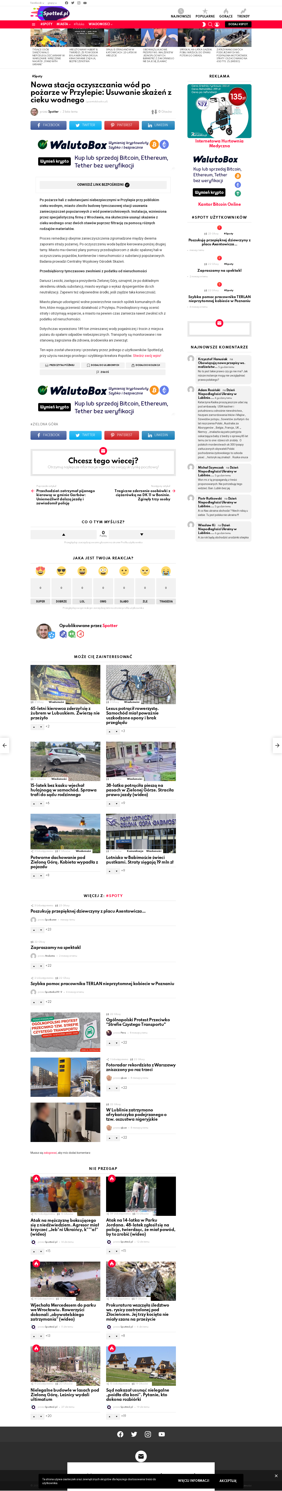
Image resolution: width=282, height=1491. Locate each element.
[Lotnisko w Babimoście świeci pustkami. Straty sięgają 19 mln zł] (141, 833)
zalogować (50, 1152)
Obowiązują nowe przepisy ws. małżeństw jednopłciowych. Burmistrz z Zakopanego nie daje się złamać (158, 56)
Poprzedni (32, 48)
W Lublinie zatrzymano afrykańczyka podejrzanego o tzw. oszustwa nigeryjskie (136, 1115)
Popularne (205, 16)
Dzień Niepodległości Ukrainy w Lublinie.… (217, 394)
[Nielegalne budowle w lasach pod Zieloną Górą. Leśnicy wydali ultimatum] (65, 1366)
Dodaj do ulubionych (105, 365)
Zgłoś (105, 372)
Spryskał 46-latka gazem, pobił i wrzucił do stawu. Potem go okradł (196, 53)
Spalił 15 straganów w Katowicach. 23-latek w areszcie (121, 53)
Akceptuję (228, 1481)
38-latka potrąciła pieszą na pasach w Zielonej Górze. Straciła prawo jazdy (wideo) (140, 790)
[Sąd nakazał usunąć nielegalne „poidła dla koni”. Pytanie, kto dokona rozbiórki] (141, 1366)
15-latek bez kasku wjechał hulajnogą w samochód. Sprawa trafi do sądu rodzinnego (63, 790)
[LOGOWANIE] (217, 24)
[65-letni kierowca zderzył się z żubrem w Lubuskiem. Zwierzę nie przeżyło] (65, 684)
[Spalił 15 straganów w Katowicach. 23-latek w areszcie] (122, 37)
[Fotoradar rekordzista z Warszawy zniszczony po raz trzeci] (65, 1077)
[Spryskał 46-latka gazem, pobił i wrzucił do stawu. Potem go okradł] (196, 37)
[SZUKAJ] (210, 24)
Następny (249, 48)
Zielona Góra (45, 424)
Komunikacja (135, 851)
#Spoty (46, 24)
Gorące (226, 16)
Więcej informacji (193, 1481)
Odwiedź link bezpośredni (100, 185)
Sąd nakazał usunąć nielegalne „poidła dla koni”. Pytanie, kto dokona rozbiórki (137, 1395)
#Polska (79, 24)
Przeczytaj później (61, 365)
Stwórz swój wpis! (147, 356)
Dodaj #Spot (238, 24)
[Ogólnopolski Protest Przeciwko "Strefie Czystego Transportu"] (65, 1032)
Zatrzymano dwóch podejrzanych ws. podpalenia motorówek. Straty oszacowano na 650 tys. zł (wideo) (232, 56)
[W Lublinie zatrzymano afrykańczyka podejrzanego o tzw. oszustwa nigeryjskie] (65, 1122)
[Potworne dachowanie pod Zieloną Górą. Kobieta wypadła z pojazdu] (65, 833)
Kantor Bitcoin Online (219, 204)
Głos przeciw (142, 534)
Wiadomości (99, 24)
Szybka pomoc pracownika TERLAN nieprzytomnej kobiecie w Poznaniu (102, 984)
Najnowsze (181, 16)
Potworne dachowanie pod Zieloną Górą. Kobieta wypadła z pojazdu (64, 862)
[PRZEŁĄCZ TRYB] (204, 24)
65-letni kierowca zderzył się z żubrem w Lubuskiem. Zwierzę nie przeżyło (65, 713)
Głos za (64, 534)
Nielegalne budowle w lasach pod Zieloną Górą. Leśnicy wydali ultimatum (65, 1395)
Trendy (243, 16)
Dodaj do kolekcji (148, 365)
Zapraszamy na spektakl (56, 948)
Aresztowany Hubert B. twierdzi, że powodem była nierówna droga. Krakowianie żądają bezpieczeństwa (83, 56)
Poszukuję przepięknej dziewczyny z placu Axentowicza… (88, 911)
